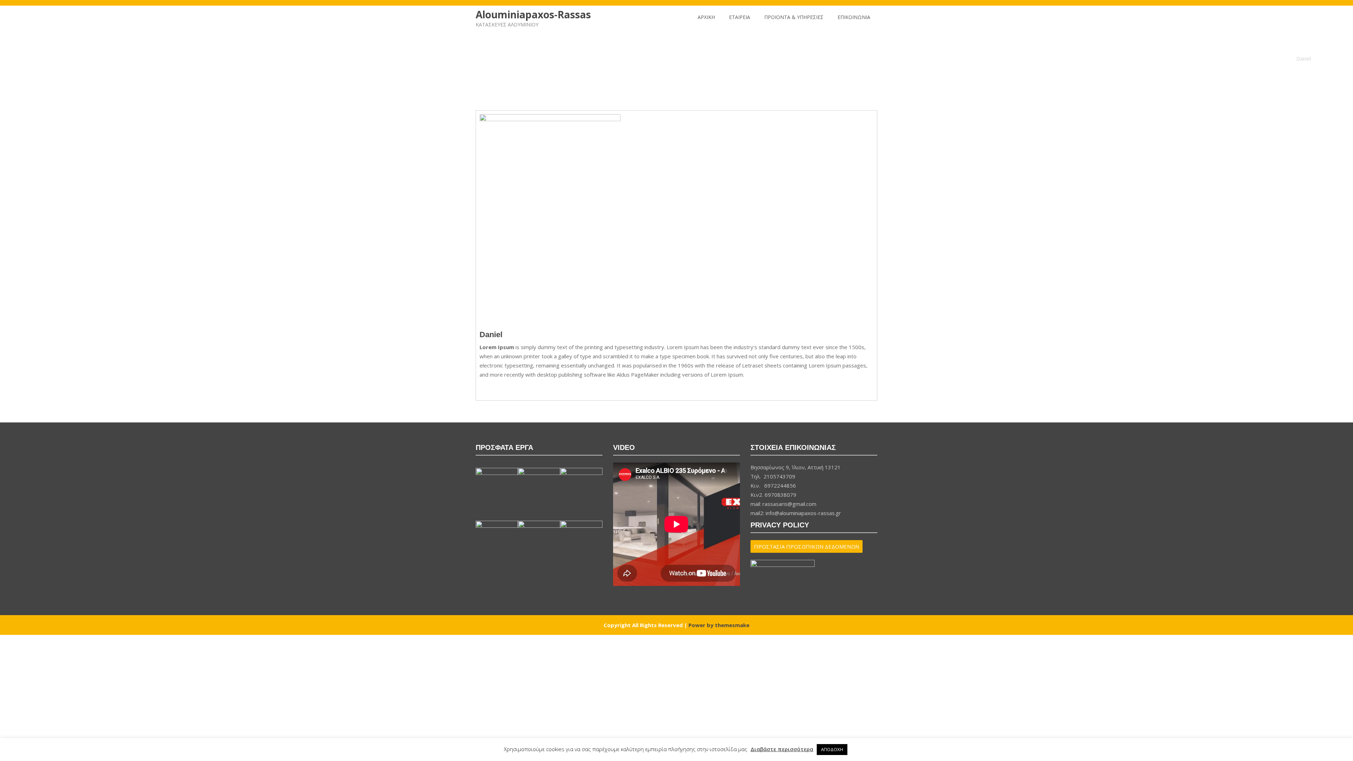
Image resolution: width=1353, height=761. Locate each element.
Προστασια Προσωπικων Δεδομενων (806, 546)
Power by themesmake (718, 625)
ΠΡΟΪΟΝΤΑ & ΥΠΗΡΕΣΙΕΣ (793, 17)
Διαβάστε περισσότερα (781, 749)
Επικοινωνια (854, 17)
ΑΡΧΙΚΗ (706, 17)
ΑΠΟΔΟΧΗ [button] (832, 749)
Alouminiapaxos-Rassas (533, 14)
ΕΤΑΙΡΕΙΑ (739, 17)
